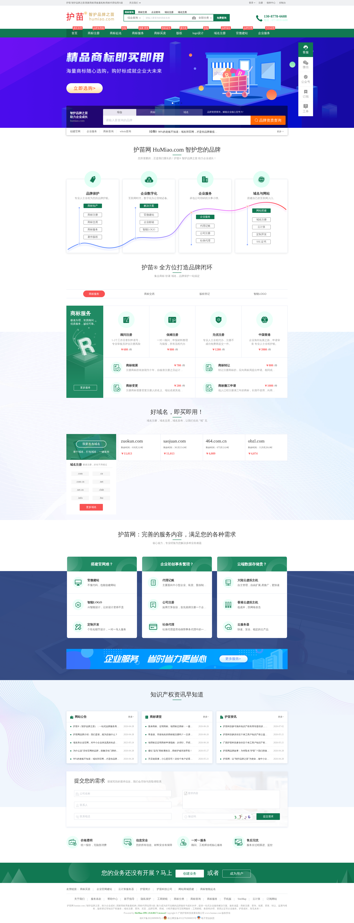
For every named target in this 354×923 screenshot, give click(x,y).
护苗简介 (145, 889)
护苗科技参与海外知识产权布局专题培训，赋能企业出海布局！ (246, 726)
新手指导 (129, 899)
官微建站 (242, 33)
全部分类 (204, 17)
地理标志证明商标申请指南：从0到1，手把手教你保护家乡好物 (171, 742)
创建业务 (189, 873)
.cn (101, 473)
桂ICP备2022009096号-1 (151, 918)
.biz (101, 498)
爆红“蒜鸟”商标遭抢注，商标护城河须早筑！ (170, 750)
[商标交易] (177, 82)
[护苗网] (90, 21)
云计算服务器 (126, 889)
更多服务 (85, 387)
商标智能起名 (208, 889)
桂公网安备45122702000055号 (182, 918)
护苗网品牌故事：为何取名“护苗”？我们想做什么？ (246, 750)
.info (80, 498)
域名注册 (220, 33)
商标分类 (179, 899)
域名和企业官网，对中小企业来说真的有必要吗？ (96, 742)
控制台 (282, 2)
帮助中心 (112, 899)
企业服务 (264, 33)
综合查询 (133, 17)
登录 (251, 2)
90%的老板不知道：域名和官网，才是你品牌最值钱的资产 (187, 131)
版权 (179, 33)
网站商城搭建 (186, 889)
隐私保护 (146, 899)
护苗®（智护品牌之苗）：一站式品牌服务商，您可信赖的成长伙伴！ (96, 726)
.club (101, 489)
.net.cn (80, 489)
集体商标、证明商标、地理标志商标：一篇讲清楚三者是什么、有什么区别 (171, 726)
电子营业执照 (207, 918)
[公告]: (153, 131)
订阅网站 (272, 899)
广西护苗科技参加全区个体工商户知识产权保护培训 (246, 742)
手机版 (227, 899)
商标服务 (138, 33)
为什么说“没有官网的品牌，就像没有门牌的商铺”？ (96, 750)
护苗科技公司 (164, 889)
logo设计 (198, 33)
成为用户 (236, 873)
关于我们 (79, 899)
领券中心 (271, 2)
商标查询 (108, 131)
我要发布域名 (91, 443)
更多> (131, 716)
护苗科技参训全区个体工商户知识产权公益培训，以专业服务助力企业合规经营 (246, 734)
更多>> (280, 131)
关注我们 (134, 2)
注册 (260, 2)
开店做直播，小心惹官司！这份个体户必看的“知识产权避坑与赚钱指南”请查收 (171, 759)
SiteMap (242, 899)
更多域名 (91, 507)
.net (101, 481)
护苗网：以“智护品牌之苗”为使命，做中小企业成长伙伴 (246, 759)
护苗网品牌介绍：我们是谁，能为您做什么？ (95, 734)
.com (80, 473)
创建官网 (75, 131)
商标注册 (94, 33)
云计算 (256, 899)
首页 (74, 33)
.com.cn (80, 481)
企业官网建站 (104, 889)
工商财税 (162, 899)
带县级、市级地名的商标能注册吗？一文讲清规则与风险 (171, 734)
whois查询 (125, 131)
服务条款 (96, 899)
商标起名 (116, 33)
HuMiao (139, 913)
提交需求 (268, 816)
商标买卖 (160, 33)
